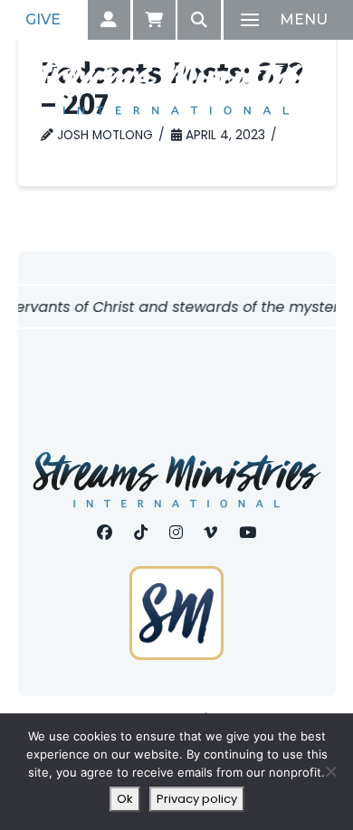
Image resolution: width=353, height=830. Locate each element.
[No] (330, 771)
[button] (109, 20)
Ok (125, 798)
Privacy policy (197, 798)
